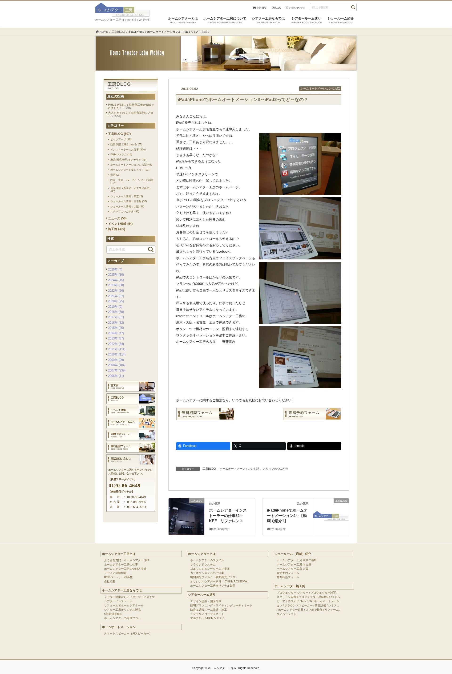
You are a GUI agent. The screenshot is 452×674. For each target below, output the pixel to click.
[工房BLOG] (186, 510)
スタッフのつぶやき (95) (124, 211)
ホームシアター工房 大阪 (292, 568)
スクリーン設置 (286, 597)
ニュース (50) (117, 218)
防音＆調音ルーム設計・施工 (208, 609)
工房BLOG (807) (119, 134)
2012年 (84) (116, 344)
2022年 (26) (116, 290)
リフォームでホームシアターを (124, 605)
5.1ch (299, 601)
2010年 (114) (116, 354)
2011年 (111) (116, 349)
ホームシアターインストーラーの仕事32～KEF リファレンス (228, 515)
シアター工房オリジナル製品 (122, 609)
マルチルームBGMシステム (207, 618)
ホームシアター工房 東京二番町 (297, 560)
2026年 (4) (115, 269)
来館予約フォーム (288, 573)
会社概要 (261, 7)
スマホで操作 (314, 609)
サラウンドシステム (203, 564)
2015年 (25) (116, 328)
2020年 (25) (116, 301)
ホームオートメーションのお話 (320, 88)
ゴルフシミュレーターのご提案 (210, 568)
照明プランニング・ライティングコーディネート (221, 605)
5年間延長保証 (113, 614)
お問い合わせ (297, 7)
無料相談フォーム (288, 577)
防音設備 (320, 605)
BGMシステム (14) (121, 154)
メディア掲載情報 (115, 573)
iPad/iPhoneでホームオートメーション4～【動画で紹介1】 (287, 515)
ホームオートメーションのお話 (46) (131, 164)
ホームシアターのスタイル (207, 560)
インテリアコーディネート (207, 614)
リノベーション (286, 614)
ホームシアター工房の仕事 (121, 564)
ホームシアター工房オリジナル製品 (212, 585)
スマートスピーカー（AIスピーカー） (128, 633)
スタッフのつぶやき (275, 468)
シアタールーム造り (202, 594)
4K (330, 597)
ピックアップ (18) (120, 139)
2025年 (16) (116, 274)
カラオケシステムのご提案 (207, 573)
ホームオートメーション (119, 627)
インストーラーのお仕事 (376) (128, 149)
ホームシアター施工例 (289, 586)
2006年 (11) (116, 376)
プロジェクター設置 (323, 592)
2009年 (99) (116, 360)
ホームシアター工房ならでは (122, 590)
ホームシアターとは (202, 554)
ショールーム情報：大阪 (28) (127, 206)
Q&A (278, 7)
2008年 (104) (116, 365)
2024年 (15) (116, 280)
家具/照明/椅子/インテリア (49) (128, 159)
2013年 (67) (116, 338)
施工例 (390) (116, 229)
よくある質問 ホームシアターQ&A (126, 560)
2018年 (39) (116, 312)
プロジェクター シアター (292, 592)
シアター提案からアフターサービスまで (129, 597)
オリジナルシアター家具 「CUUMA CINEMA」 (220, 581)
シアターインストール (118, 601)
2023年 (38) (116, 285)
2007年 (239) (116, 370)
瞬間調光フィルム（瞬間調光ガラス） (214, 577)
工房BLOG (209, 468)
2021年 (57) (116, 296)
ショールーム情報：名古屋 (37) (128, 201)
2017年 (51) (116, 317)
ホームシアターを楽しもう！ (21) (129, 169)
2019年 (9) (115, 306)
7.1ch (308, 601)
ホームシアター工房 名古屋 (294, 564)
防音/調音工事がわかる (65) (126, 144)
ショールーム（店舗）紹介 (292, 554)
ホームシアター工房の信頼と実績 (125, 568)
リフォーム (332, 609)
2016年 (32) (116, 322)
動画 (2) (115, 174)
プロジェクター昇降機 (313, 597)
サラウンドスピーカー (298, 605)
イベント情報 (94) (120, 224)
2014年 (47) (116, 333)
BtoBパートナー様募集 (118, 577)
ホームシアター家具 (290, 609)
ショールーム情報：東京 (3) (126, 196)
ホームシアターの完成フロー (122, 618)
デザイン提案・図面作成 (205, 601)
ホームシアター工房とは (119, 554)
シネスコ (333, 605)
